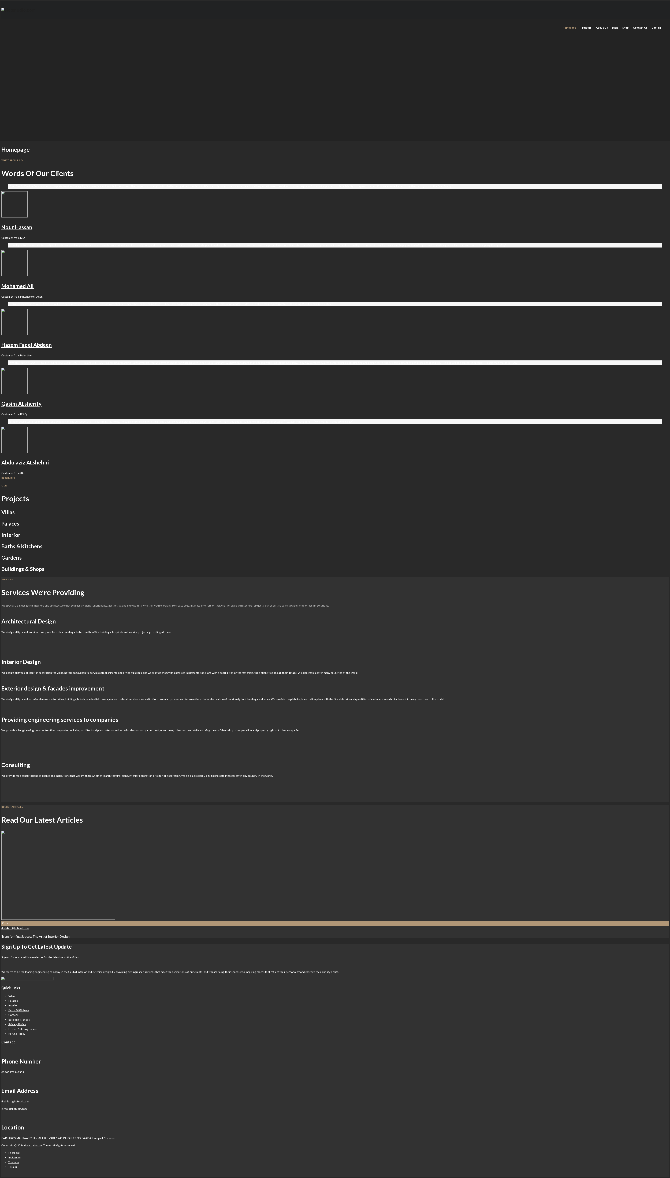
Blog (615, 27)
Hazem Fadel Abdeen (26, 345)
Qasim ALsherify (21, 403)
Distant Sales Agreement (23, 1029)
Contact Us (640, 27)
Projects (586, 27)
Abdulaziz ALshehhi (25, 462)
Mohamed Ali (17, 286)
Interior (13, 1005)
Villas (11, 996)
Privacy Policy (17, 1024)
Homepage (569, 27)
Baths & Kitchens (18, 1010)
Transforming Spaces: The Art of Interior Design (35, 936)
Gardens (13, 1014)
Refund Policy (16, 1033)
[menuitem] (656, 27)
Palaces (13, 1000)
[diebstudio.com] (18, 10)
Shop (625, 27)
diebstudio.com (33, 1145)
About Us (602, 27)
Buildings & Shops (19, 1019)
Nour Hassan (16, 227)
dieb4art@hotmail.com (15, 928)
